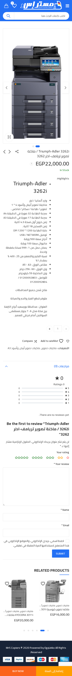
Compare (27, 341)
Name (65, 510)
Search (8, 16)
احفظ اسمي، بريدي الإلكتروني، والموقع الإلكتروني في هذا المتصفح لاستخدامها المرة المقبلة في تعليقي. (36, 543)
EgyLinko (50, 647)
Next (6, 87)
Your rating (63, 452)
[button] (9, 137)
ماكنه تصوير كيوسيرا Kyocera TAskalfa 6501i (44, 609)
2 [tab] (33, 146)
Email (65, 525)
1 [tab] (38, 146)
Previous (65, 87)
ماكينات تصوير (49, 348)
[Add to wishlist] (45, 584)
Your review (61, 464)
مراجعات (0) (61, 366)
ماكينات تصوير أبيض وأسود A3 (24, 348)
